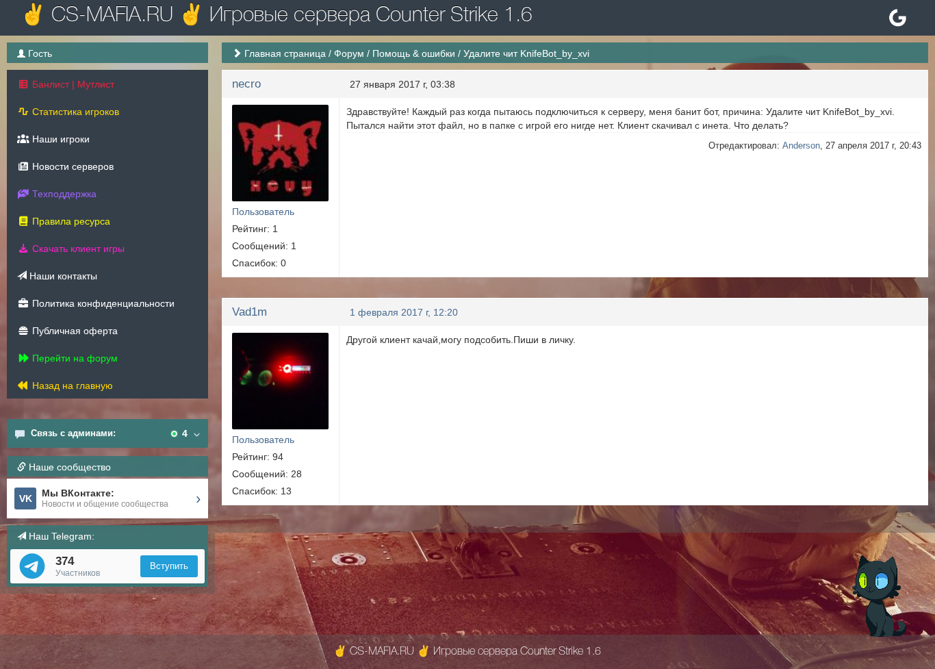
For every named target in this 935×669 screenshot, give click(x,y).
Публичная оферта (73, 330)
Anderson (801, 145)
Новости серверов (71, 166)
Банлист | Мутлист (71, 84)
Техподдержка (63, 193)
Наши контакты (62, 275)
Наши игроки (59, 139)
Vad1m (249, 311)
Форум (349, 53)
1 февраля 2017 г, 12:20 (404, 312)
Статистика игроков (74, 111)
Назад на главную (71, 385)
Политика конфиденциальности (102, 303)
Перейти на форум (73, 358)
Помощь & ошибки (413, 53)
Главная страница (285, 53)
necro (246, 83)
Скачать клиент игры (77, 248)
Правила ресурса (69, 221)
